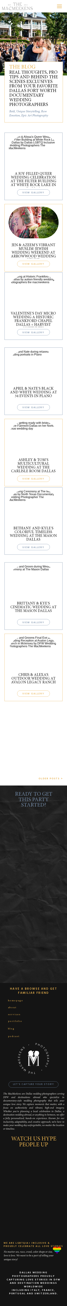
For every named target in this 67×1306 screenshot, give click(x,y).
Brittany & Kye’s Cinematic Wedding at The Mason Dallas (33, 607)
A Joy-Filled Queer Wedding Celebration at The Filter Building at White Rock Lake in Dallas (33, 181)
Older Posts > (51, 778)
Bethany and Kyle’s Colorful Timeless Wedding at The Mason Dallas (33, 534)
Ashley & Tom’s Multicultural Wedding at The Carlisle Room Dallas (33, 465)
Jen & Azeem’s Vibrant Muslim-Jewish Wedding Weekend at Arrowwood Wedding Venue (33, 253)
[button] (59, 6)
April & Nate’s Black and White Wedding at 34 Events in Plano (33, 392)
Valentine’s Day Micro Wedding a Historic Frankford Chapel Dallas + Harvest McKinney (33, 321)
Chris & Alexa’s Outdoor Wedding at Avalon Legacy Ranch (33, 678)
